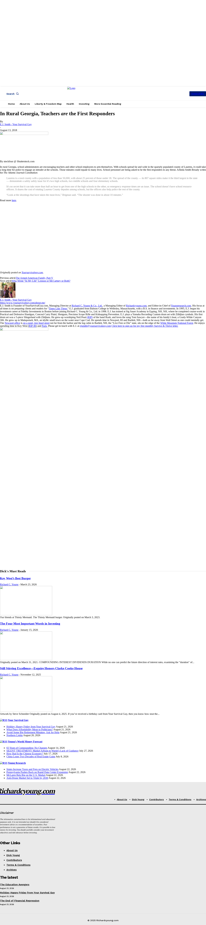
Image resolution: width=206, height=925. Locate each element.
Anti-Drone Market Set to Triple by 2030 (27, 778)
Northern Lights (14, 735)
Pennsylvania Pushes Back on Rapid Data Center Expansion (37, 772)
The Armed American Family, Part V (34, 278)
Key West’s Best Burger (15, 578)
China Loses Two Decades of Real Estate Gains (30, 756)
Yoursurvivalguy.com (32, 272)
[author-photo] (7, 297)
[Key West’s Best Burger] (26, 614)
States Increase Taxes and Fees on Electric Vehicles (32, 769)
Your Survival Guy (18, 720)
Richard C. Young (9, 584)
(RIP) (90, 317)
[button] (13, 93)
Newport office (12, 323)
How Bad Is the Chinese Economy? (24, 753)
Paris (44, 326)
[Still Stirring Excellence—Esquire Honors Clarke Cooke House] (26, 711)
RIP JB (32, 326)
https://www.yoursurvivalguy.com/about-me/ (22, 302)
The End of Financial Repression (19, 900)
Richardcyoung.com (136, 305)
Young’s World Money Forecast (25, 741)
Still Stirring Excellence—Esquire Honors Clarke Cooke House (41, 668)
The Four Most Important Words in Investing (30, 623)
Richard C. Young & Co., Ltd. (87, 305)
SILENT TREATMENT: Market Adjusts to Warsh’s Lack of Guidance (42, 750)
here (14, 200)
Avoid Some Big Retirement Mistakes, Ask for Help (32, 732)
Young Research (17, 763)
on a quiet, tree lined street (36, 323)
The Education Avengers (14, 884)
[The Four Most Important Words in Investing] (26, 659)
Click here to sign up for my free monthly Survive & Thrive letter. (145, 326)
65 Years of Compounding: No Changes (26, 747)
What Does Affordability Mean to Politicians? (29, 729)
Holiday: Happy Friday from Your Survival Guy (30, 726)
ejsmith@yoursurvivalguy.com (95, 326)
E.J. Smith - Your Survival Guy (16, 124)
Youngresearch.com (181, 305)
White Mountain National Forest (176, 323)
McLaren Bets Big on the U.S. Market (25, 775)
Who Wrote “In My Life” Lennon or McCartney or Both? (41, 280)
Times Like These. (58, 308)
